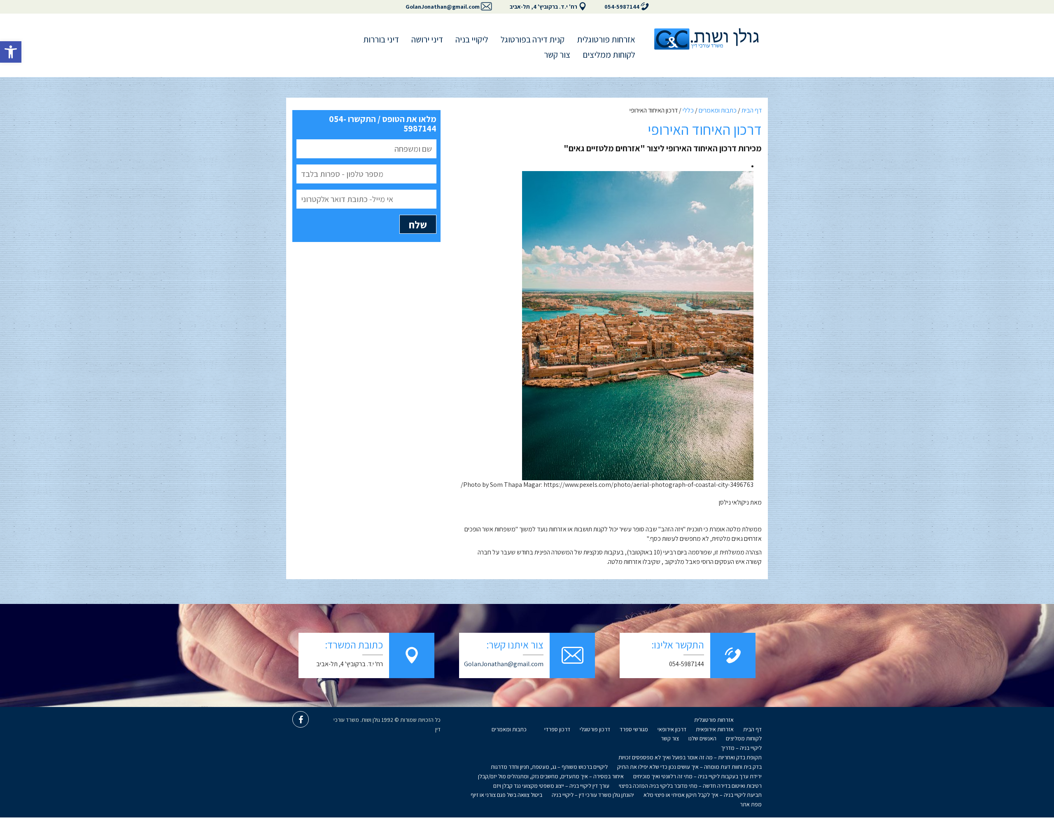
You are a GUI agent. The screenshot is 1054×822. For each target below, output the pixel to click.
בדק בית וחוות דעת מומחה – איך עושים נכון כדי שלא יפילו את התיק (689, 766)
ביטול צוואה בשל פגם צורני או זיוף (506, 795)
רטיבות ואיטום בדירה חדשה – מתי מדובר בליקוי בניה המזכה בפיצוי (690, 785)
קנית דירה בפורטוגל (532, 39)
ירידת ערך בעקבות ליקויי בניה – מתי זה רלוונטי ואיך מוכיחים (697, 776)
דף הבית (752, 110)
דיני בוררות (381, 39)
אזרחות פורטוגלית (606, 39)
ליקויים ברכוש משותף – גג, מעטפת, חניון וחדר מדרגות (549, 766)
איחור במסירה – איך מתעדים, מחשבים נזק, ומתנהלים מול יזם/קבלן (551, 776)
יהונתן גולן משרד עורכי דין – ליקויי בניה (593, 795)
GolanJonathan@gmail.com (443, 6)
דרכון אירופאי (672, 729)
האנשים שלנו (702, 738)
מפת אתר (751, 804)
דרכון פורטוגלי (595, 729)
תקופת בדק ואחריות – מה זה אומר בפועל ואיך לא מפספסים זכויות (690, 757)
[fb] (300, 719)
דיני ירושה (427, 39)
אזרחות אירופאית (715, 729)
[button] (10, 52)
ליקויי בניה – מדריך (741, 748)
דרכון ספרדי (557, 729)
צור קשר (557, 54)
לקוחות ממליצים (609, 54)
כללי (688, 110)
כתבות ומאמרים (718, 110)
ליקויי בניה (471, 39)
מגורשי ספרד (634, 729)
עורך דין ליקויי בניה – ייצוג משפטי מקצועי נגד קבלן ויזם (551, 785)
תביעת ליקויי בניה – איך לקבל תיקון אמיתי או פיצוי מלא (703, 795)
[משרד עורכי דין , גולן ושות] (706, 39)
